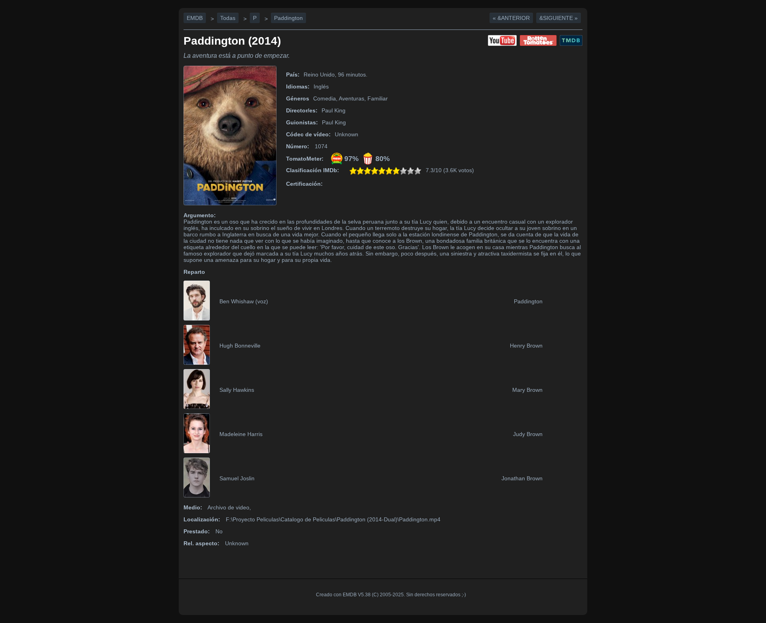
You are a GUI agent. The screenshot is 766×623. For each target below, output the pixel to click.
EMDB (195, 18)
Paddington (288, 18)
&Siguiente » (558, 18)
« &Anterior (511, 18)
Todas (227, 18)
